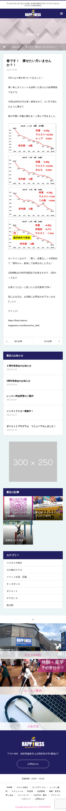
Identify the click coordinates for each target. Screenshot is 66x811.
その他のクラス (14, 570)
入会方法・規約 (40, 795)
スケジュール (17, 791)
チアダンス (12, 598)
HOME (9, 787)
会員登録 (41, 791)
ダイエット (12, 591)
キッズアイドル (39, 787)
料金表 (30, 791)
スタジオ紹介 (22, 787)
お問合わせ (33, 764)
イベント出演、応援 (17, 577)
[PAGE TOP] (33, 619)
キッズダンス (13, 584)
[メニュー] (61, 13)
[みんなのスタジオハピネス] (33, 742)
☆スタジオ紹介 (14, 563)
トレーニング (23, 795)
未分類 (10, 605)
